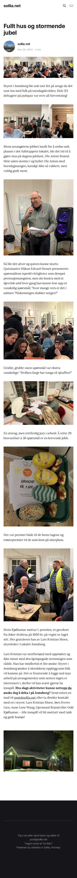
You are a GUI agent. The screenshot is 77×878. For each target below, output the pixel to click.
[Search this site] (64, 5)
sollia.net (12, 6)
